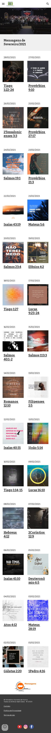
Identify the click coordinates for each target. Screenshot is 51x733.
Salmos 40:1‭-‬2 (9, 357)
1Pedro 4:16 (36, 671)
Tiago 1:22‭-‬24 (9, 87)
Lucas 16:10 (36, 490)
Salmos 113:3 (37, 355)
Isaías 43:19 (12, 224)
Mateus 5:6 (36, 224)
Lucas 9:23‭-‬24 (33, 311)
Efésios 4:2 (36, 267)
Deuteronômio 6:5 (36, 580)
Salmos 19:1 (12, 178)
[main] (26, 43)
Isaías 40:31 (12, 448)
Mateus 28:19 (34, 627)
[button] (3, 4)
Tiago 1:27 (11, 309)
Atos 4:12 (10, 625)
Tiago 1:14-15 (13, 490)
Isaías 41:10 (12, 579)
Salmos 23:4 (12, 267)
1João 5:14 (35, 448)
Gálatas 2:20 (13, 671)
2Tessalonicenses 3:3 (13, 134)
